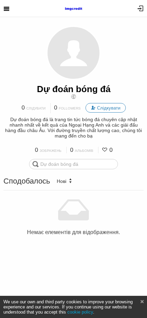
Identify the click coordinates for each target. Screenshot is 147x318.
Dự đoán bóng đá (73, 89)
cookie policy (80, 312)
